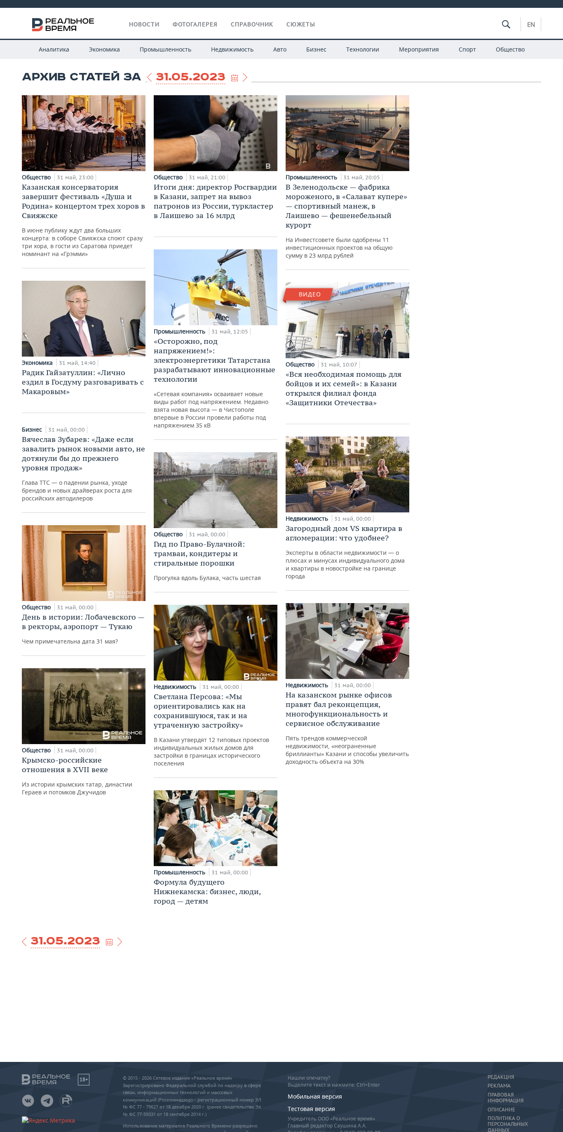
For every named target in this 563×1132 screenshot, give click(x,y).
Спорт (467, 49)
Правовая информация (505, 1098)
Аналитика (54, 49)
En (531, 24)
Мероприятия (419, 49)
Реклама (499, 1086)
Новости (144, 24)
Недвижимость (232, 49)
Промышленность (165, 49)
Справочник (252, 24)
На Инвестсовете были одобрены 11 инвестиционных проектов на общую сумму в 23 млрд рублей (346, 220)
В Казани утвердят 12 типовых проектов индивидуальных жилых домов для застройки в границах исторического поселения (211, 729)
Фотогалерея (195, 24)
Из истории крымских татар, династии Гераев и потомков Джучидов (77, 775)
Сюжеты (300, 24)
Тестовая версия (311, 1109)
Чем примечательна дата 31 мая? (83, 628)
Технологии (362, 49)
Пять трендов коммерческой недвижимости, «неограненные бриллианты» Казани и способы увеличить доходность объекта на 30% (347, 728)
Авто (279, 49)
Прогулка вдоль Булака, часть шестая (207, 560)
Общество (510, 49)
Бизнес (316, 49)
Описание (501, 1110)
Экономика (104, 49)
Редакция (501, 1077)
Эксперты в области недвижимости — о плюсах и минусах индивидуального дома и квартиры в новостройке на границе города (345, 552)
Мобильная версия (315, 1096)
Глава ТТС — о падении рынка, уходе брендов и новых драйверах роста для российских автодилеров (83, 468)
